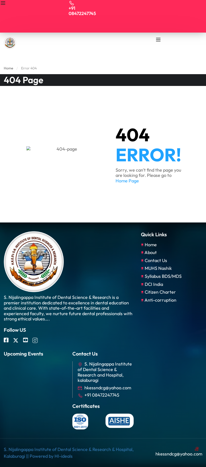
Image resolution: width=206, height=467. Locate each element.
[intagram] (35, 340)
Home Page (127, 181)
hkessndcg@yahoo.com (107, 388)
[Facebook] (6, 340)
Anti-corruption (160, 300)
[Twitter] (15, 340)
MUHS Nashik (158, 268)
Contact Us (156, 260)
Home (8, 68)
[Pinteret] (25, 340)
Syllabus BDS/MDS (163, 276)
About (150, 252)
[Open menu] (3, 4)
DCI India (154, 284)
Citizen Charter (160, 292)
